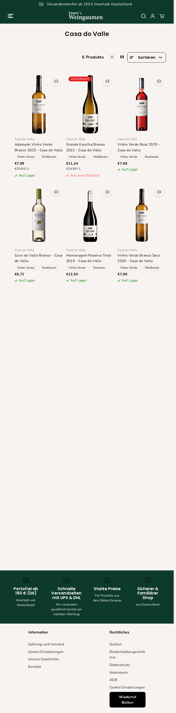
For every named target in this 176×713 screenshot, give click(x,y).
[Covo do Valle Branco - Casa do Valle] (39, 215)
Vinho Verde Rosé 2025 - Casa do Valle (139, 147)
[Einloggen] (152, 16)
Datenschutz (120, 664)
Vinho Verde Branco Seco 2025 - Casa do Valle (139, 258)
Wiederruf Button (127, 700)
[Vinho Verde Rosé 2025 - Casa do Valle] (142, 104)
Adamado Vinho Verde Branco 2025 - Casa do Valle (39, 147)
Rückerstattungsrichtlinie (127, 654)
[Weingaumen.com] (86, 16)
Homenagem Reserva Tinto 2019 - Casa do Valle (88, 258)
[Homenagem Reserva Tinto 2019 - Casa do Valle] (90, 215)
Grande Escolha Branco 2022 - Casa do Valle (85, 147)
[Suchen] (143, 16)
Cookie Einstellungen (46, 651)
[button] (10, 16)
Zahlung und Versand (46, 644)
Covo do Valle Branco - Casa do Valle (38, 258)
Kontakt (34, 666)
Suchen (116, 644)
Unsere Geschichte (43, 659)
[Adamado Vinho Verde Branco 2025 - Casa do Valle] (39, 104)
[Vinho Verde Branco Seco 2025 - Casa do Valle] (142, 215)
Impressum (119, 672)
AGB (113, 679)
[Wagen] (162, 16)
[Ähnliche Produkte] (56, 81)
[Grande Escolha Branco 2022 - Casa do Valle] (90, 104)
